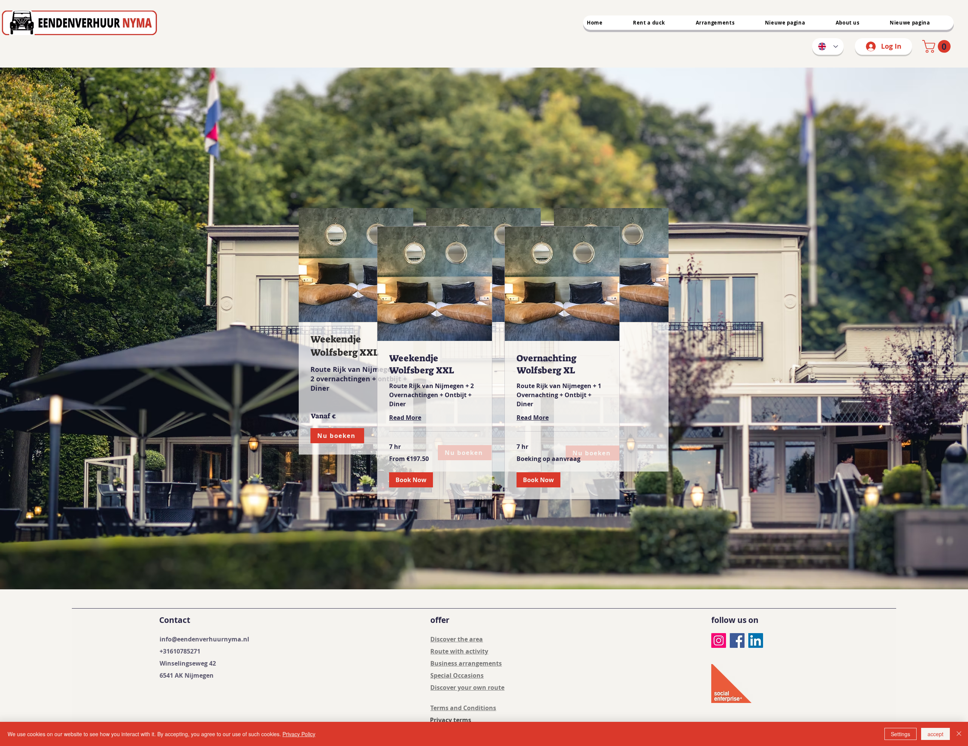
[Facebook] (737, 640)
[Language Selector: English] (828, 46)
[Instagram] (718, 640)
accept (935, 734)
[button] (411, 479)
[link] (938, 46)
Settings (900, 734)
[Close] (958, 734)
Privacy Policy (298, 734)
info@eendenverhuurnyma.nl (204, 639)
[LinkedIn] (755, 640)
